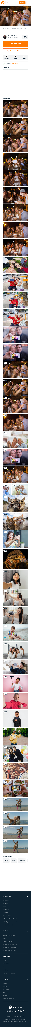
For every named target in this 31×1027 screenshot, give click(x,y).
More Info (6, 67)
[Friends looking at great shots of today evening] (15, 211)
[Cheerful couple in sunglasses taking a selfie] (7, 488)
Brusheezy (6, 911)
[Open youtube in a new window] (23, 1022)
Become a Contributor (9, 984)
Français (5, 1006)
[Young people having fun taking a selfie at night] (15, 403)
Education (6, 923)
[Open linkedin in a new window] (12, 1022)
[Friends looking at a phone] (15, 473)
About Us (5, 978)
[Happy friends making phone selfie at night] (15, 177)
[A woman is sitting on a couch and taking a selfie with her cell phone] (15, 608)
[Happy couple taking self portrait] (15, 334)
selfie (13, 871)
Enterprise (6, 920)
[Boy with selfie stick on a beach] (15, 643)
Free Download (15, 44)
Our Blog (5, 981)
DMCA (4, 949)
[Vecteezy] (2, 2)
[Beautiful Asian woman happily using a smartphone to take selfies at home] (15, 550)
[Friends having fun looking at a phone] (15, 421)
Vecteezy (5, 914)
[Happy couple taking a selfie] (15, 456)
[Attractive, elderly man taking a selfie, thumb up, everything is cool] (15, 712)
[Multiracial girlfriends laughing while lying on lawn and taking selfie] (15, 264)
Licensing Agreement (9, 946)
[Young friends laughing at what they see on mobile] (15, 229)
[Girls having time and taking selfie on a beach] (15, 815)
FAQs (4, 971)
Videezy (5, 917)
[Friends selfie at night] (15, 160)
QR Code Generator (8, 936)
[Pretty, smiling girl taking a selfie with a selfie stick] (15, 694)
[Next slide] (24, 871)
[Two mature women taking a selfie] (15, 438)
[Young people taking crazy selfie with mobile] (15, 143)
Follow (25, 37)
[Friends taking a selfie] (15, 386)
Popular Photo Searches (9, 958)
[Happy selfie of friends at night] (15, 108)
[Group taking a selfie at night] (15, 369)
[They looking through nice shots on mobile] (15, 246)
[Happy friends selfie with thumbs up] (15, 125)
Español (5, 997)
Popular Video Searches (9, 961)
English (5, 994)
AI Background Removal (10, 933)
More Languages (7, 1009)
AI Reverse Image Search (10, 930)
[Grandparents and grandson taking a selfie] (11, 500)
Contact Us (6, 975)
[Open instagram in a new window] (9, 1022)
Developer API (7, 927)
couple (6, 871)
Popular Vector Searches (10, 955)
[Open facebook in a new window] (6, 1022)
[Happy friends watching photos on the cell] (15, 194)
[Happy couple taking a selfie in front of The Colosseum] (15, 570)
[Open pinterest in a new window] (15, 1022)
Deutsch (5, 1003)
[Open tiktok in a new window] (17, 1022)
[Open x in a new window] (20, 1022)
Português (6, 1000)
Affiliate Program (7, 952)
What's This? (15, 63)
